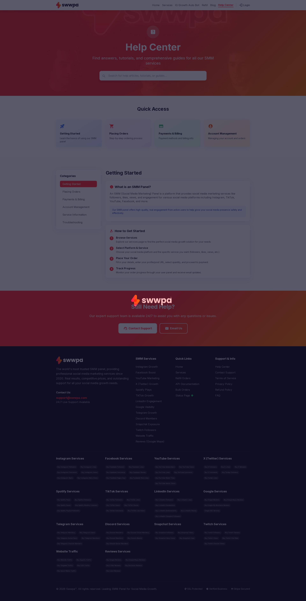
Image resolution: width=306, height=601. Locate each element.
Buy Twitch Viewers (232, 532)
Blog (213, 5)
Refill (205, 5)
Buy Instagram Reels (65, 478)
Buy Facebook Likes (136, 467)
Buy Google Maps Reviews (233, 500)
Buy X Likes (225, 467)
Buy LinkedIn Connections (165, 505)
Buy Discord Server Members (117, 543)
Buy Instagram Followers (66, 467)
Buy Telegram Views (87, 532)
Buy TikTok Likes (133, 500)
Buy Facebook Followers (115, 467)
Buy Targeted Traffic (65, 565)
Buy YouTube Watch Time (165, 478)
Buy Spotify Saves (64, 505)
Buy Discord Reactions (114, 538)
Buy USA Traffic (83, 565)
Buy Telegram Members (66, 532)
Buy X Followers (211, 467)
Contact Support (138, 328)
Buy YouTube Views (186, 467)
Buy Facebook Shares (138, 472)
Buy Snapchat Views (185, 532)
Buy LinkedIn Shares (189, 511)
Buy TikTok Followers (114, 500)
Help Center (225, 5)
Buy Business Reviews (133, 565)
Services (167, 5)
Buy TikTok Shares (131, 505)
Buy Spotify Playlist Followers (68, 511)
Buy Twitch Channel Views (215, 543)
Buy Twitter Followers (230, 472)
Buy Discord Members (114, 532)
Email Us (173, 328)
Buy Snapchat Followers (164, 532)
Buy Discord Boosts (135, 538)
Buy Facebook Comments (115, 472)
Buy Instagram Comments (67, 472)
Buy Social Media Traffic (66, 571)
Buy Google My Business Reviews (217, 505)
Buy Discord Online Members (138, 532)
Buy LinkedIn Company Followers (168, 516)
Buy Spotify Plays (63, 500)
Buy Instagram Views (89, 472)
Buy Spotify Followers (83, 500)
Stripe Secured (240, 588)
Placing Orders (71, 191)
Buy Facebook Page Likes (115, 478)
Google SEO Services (212, 511)
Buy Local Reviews (113, 571)
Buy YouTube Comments (183, 472)
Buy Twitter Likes (211, 478)
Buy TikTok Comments (114, 511)
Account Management (75, 207)
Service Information (74, 214)
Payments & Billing (73, 199)
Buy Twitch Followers (212, 532)
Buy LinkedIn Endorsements (166, 511)
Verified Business (216, 588)
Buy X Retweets (240, 467)
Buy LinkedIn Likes (185, 500)
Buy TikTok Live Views (136, 511)
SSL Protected (193, 588)
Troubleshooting (72, 222)
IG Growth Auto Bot (187, 5)
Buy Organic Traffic (84, 560)
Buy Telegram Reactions (91, 538)
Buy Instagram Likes (88, 467)
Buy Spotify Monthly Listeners (86, 505)
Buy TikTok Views (113, 505)
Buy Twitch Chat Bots (230, 538)
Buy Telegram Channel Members (69, 543)
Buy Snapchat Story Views (165, 538)
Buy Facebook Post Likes (139, 478)
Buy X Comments (211, 472)
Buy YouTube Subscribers (165, 467)
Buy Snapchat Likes (187, 538)
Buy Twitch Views (211, 538)
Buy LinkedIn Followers (164, 500)
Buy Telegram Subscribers (67, 538)
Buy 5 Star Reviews (113, 565)
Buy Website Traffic (64, 560)
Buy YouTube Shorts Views (165, 483)
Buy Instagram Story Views (87, 478)
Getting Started (71, 184)
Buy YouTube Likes (163, 472)
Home (156, 5)
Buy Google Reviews (212, 500)
